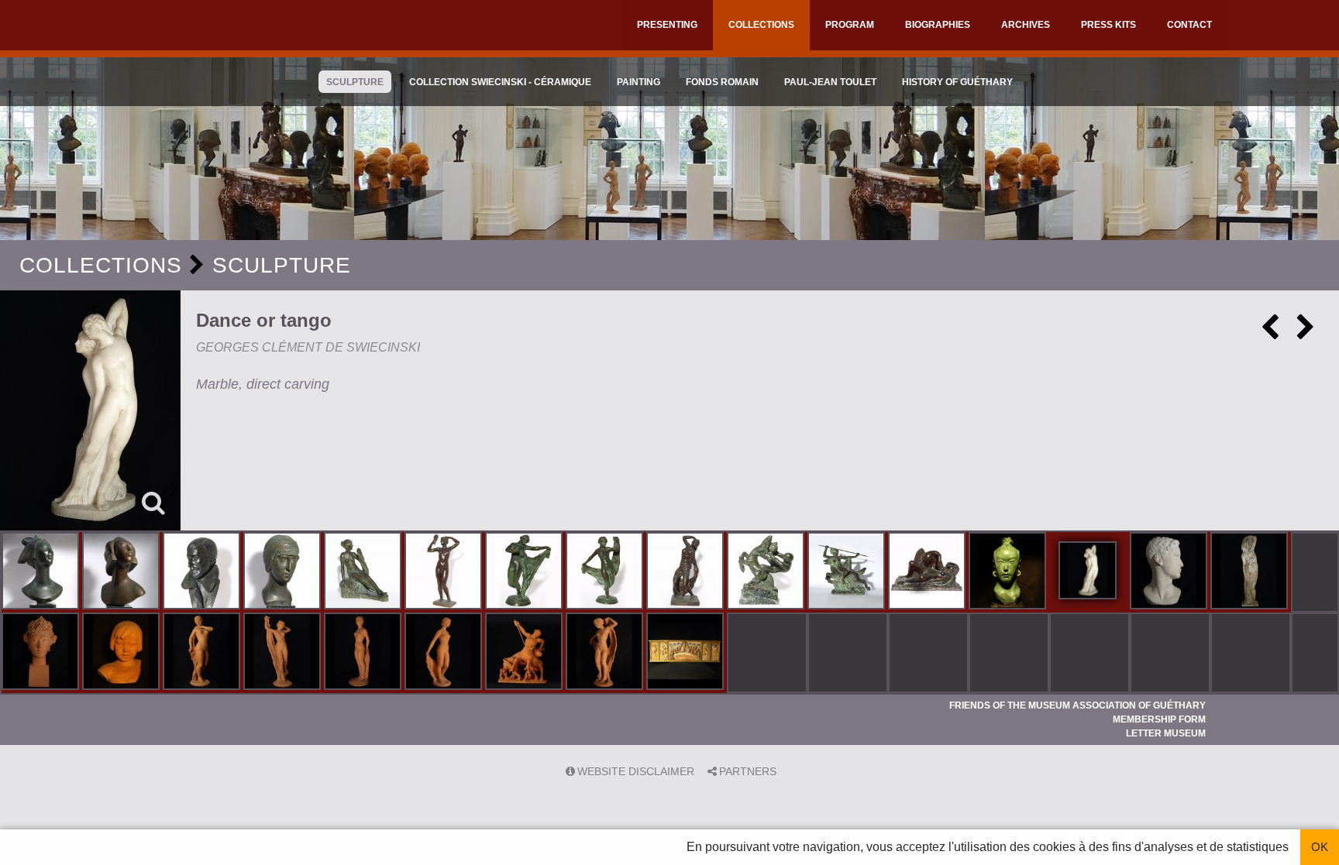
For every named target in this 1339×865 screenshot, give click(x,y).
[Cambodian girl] (42, 653)
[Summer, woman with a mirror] (444, 572)
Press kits (1108, 24)
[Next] (1306, 333)
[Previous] (1270, 333)
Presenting (667, 24)
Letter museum (1166, 733)
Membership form (1159, 719)
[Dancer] (606, 572)
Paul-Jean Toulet (830, 82)
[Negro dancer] (686, 572)
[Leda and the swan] (928, 572)
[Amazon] (847, 572)
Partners (747, 771)
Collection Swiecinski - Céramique (500, 82)
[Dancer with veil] (525, 572)
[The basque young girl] (1250, 572)
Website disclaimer (635, 771)
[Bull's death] (525, 653)
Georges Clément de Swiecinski (308, 347)
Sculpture (355, 82)
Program (849, 24)
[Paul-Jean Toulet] (203, 572)
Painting (638, 82)
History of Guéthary (957, 82)
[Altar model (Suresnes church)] (686, 653)
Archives (1025, 24)
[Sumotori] (1009, 572)
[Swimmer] (203, 653)
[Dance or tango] (90, 410)
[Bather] (364, 572)
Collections (761, 24)
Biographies (937, 24)
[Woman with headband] (283, 572)
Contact (1189, 24)
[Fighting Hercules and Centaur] (767, 572)
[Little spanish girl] (122, 653)
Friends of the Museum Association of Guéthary (1077, 705)
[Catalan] (1170, 572)
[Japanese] (42, 572)
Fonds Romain (722, 82)
